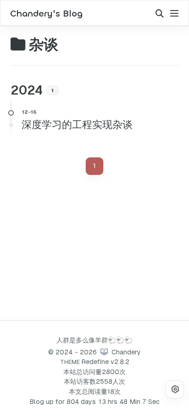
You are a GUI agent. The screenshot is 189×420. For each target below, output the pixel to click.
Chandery (126, 352)
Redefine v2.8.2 (105, 361)
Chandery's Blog (46, 13)
